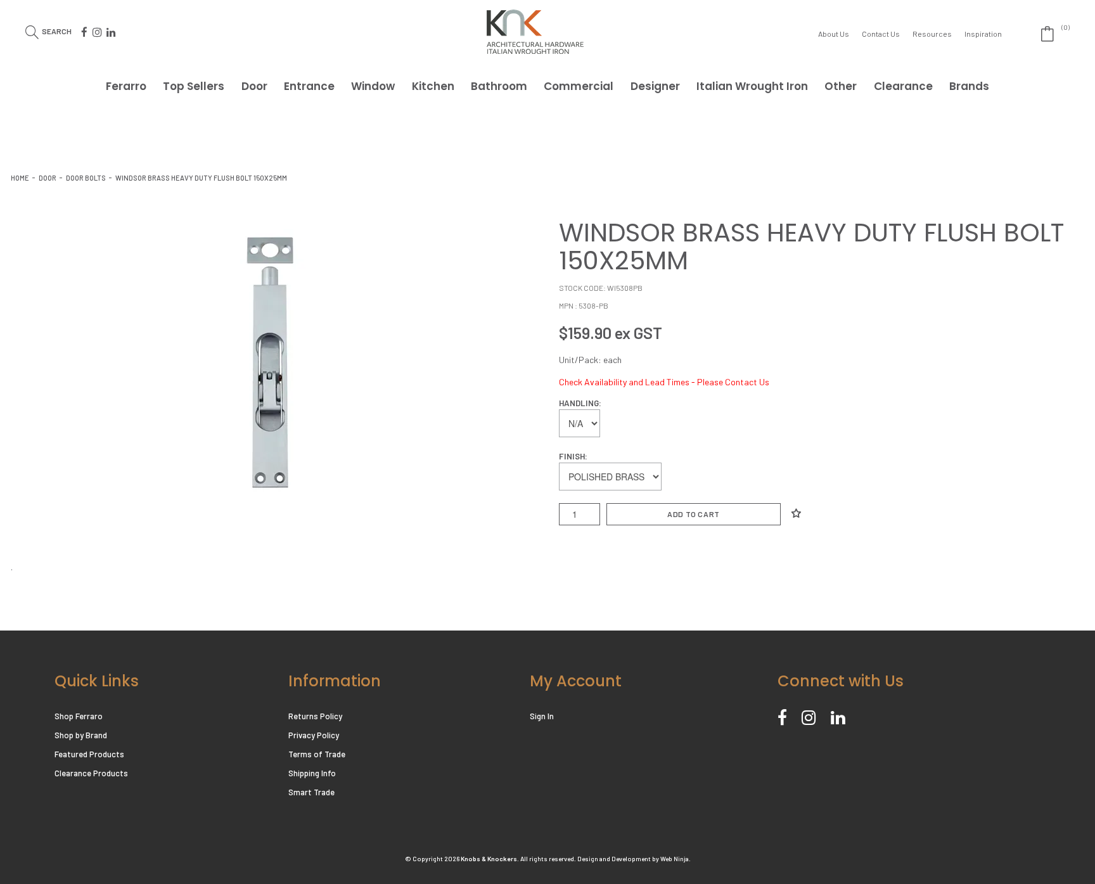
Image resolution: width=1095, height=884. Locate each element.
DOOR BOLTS (86, 178)
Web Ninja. (675, 858)
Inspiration (983, 33)
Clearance (903, 86)
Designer (655, 86)
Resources (932, 33)
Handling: (580, 403)
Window (373, 86)
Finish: (573, 456)
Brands (969, 86)
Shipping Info (312, 773)
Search (57, 30)
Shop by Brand (80, 735)
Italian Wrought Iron (752, 86)
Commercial (578, 86)
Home (20, 178)
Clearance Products (91, 773)
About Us (833, 33)
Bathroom (499, 86)
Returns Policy (315, 716)
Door (254, 86)
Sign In (542, 716)
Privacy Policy (313, 735)
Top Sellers (193, 86)
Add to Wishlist (796, 513)
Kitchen (433, 86)
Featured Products (89, 754)
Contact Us (881, 33)
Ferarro (126, 86)
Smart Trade (311, 792)
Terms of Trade (316, 754)
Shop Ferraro (78, 716)
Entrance (309, 86)
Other (840, 86)
